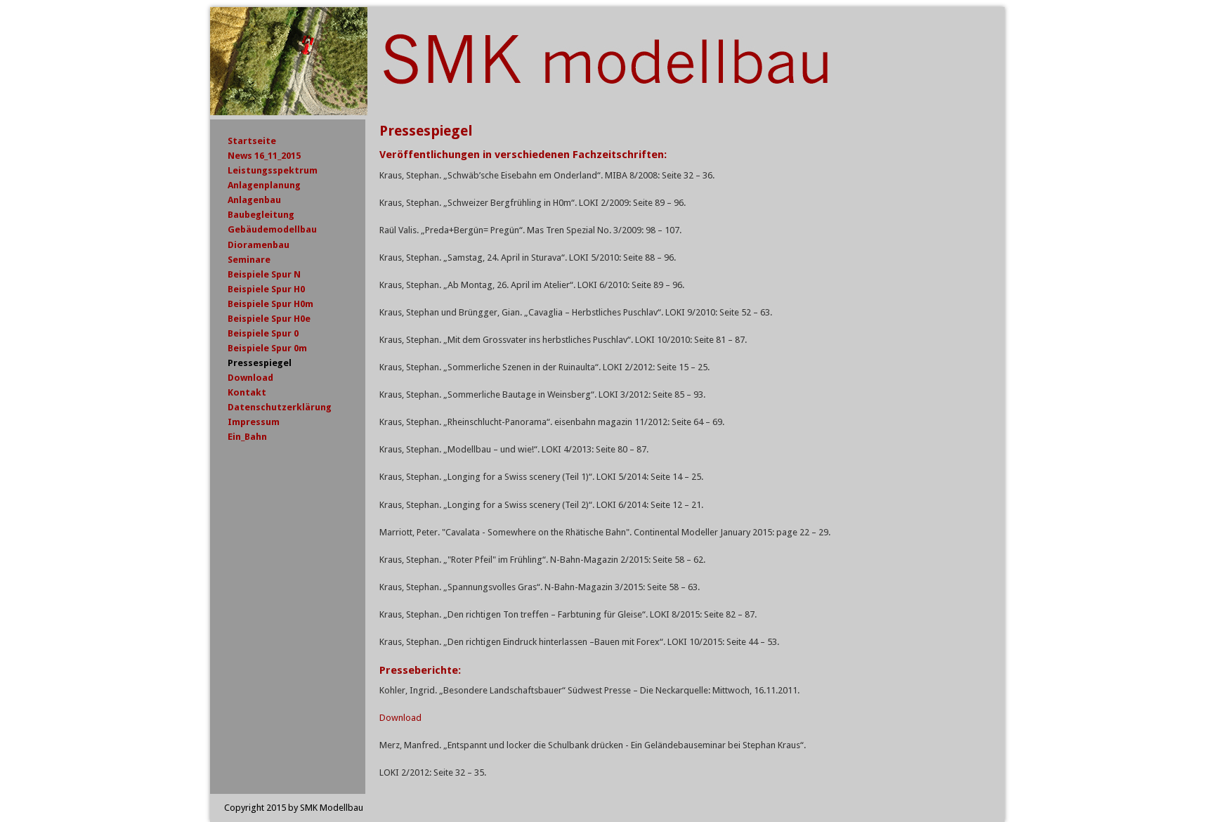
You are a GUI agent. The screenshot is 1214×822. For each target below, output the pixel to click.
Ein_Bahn (247, 436)
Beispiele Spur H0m (270, 304)
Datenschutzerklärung (280, 407)
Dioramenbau (258, 245)
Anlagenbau (254, 200)
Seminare (249, 259)
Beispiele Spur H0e (269, 318)
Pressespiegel (260, 363)
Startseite (252, 141)
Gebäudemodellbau (272, 229)
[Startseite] (526, 112)
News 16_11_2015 (264, 155)
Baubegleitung (261, 214)
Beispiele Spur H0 (266, 289)
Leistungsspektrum (273, 170)
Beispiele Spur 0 (263, 333)
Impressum (254, 422)
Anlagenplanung (264, 185)
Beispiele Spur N (264, 274)
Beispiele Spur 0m (267, 348)
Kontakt (247, 392)
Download (400, 717)
